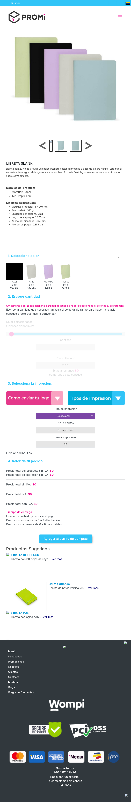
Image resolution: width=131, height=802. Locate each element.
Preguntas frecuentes (21, 692)
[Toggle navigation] (120, 16)
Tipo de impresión (65, 409)
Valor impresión (65, 437)
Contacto (13, 677)
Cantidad (65, 340)
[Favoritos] (112, 3)
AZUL (14, 284)
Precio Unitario (65, 358)
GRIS (31, 284)
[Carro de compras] (120, 3)
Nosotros (13, 666)
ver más (57, 559)
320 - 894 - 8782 (65, 771)
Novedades (15, 656)
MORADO (49, 284)
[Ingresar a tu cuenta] (104, 3)
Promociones (16, 661)
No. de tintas (65, 423)
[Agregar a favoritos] (119, 255)
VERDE (66, 284)
